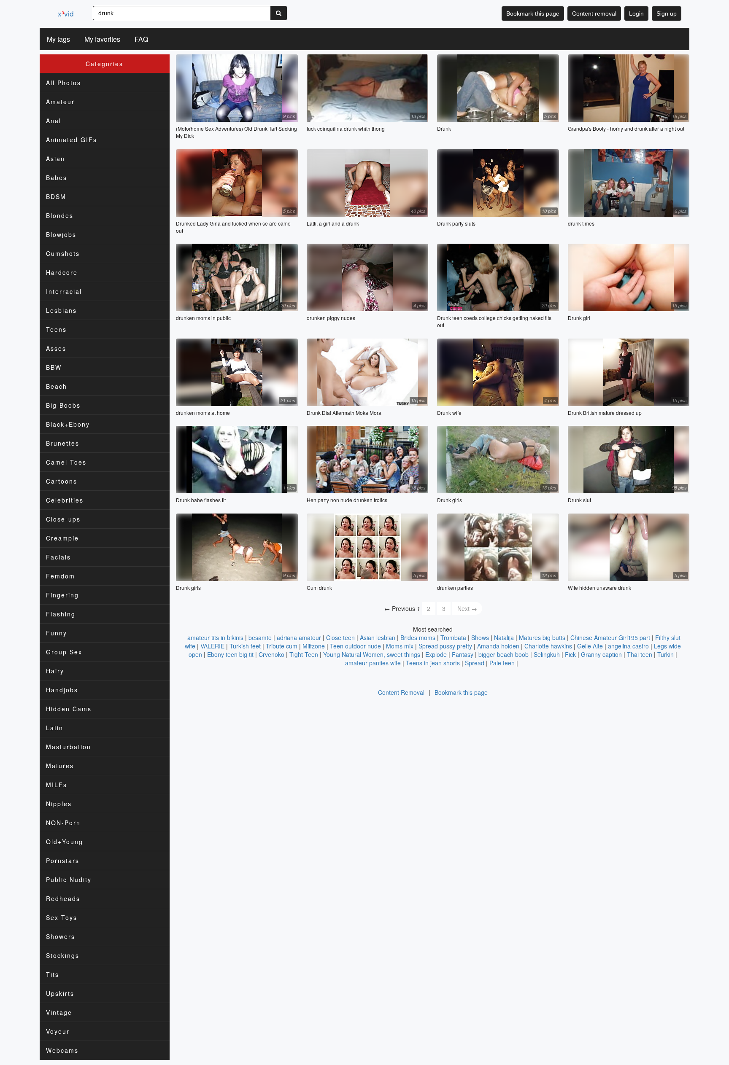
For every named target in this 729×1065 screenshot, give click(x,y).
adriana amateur (299, 637)
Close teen (340, 637)
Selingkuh (547, 654)
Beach (56, 386)
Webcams (62, 1050)
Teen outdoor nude (355, 646)
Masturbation (68, 746)
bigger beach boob (503, 654)
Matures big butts (542, 637)
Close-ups (63, 519)
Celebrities (65, 500)
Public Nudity (69, 879)
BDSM (56, 196)
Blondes (59, 215)
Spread (474, 663)
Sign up (666, 13)
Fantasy (462, 654)
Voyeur (58, 1031)
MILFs (56, 784)
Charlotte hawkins (548, 646)
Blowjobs (61, 234)
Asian (55, 158)
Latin (54, 727)
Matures (60, 765)
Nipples (59, 803)
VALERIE (212, 646)
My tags (58, 39)
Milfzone (313, 646)
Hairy (55, 671)
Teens (56, 329)
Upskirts (60, 993)
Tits (52, 974)
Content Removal (401, 692)
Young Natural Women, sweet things (371, 654)
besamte (260, 637)
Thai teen (639, 654)
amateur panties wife (373, 663)
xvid (65, 13)
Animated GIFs (71, 139)
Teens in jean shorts (433, 663)
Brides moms (417, 637)
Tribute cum (281, 646)
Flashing (61, 614)
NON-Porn (63, 822)
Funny (56, 633)
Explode (436, 654)
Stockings (62, 955)
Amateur (60, 101)
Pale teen (502, 663)
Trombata (453, 637)
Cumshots (63, 253)
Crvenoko (271, 654)
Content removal (594, 13)
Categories (104, 63)
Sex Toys (61, 917)
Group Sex (64, 652)
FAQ (141, 39)
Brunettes (62, 443)
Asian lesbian (377, 637)
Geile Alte (590, 646)
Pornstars (62, 860)
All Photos (63, 82)
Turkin (665, 654)
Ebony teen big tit (230, 654)
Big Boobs (63, 405)
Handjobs (62, 690)
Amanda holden (498, 646)
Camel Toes (66, 462)
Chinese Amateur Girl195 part (610, 637)
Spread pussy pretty (445, 646)
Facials (58, 557)
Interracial (64, 291)
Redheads (63, 898)
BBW (54, 367)
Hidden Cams (69, 709)
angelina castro (628, 646)
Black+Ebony (68, 424)
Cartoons (61, 481)
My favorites (102, 39)
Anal (53, 120)
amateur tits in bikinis (215, 637)
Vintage (59, 1012)
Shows (480, 637)
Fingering (62, 595)
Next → (467, 608)
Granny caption (601, 654)
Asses (56, 348)
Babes (56, 177)
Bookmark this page (532, 13)
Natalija (504, 637)
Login (636, 13)
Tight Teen (303, 654)
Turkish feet (245, 646)
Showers (60, 936)
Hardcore (62, 272)
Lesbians (61, 310)
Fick (570, 654)
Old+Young (64, 841)
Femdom (60, 576)
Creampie (62, 538)
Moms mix (399, 646)
